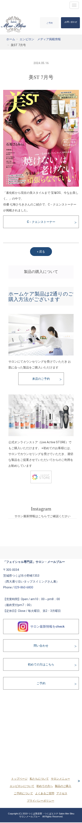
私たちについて (39, 778)
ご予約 (49, 23)
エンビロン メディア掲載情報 (40, 39)
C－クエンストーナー (41, 222)
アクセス (61, 793)
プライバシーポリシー (40, 800)
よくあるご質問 (44, 793)
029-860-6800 (23, 587)
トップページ (19, 778)
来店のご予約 (41, 378)
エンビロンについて (22, 786)
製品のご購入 (63, 786)
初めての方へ (44, 786)
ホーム (10, 39)
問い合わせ (41, 645)
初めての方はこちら (41, 664)
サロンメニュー (60, 778)
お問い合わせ (70, 22)
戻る (41, 251)
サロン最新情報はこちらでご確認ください (42, 516)
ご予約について (23, 793)
